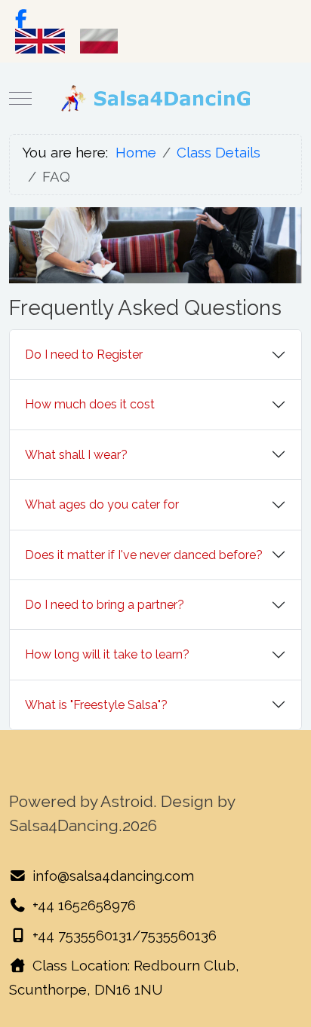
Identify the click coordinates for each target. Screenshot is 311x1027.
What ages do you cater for (102, 504)
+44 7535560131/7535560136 (124, 935)
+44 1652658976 (84, 905)
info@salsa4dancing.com (113, 875)
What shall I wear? (76, 455)
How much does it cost (90, 404)
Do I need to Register (84, 354)
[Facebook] (20, 19)
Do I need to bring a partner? (104, 605)
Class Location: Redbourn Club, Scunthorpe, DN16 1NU (124, 977)
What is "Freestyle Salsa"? (96, 705)
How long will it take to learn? (107, 654)
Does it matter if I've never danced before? (144, 555)
